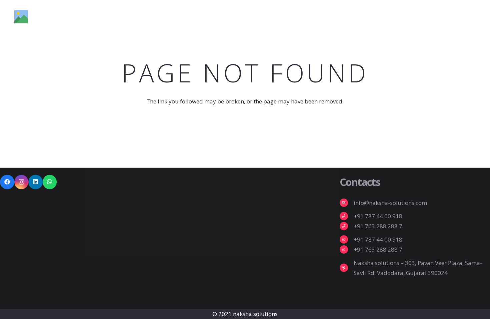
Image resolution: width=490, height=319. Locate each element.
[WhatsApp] (50, 182)
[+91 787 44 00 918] (347, 216)
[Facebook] (423, 16)
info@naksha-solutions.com (390, 203)
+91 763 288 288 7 (378, 226)
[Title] (21, 16)
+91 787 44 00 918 (378, 216)
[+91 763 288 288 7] (347, 226)
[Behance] (455, 16)
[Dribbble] (472, 16)
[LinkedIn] (35, 182)
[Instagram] (439, 16)
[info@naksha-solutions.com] (347, 203)
